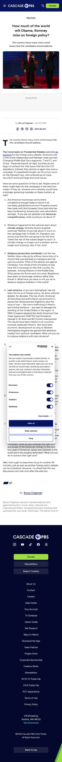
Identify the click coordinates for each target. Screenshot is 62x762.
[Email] (26, 129)
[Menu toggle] (4, 5)
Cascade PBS (28, 734)
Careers (31, 596)
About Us (31, 584)
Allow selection (31, 431)
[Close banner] (52, 346)
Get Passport (31, 628)
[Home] (31, 537)
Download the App (31, 641)
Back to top (31, 749)
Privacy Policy (31, 704)
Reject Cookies (31, 571)
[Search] (43, 5)
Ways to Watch (31, 634)
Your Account (31, 609)
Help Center (31, 603)
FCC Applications (31, 691)
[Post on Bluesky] (22, 129)
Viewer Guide (31, 622)
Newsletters (31, 564)
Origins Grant (31, 653)
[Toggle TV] (57, 15)
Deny (31, 438)
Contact (31, 590)
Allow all (31, 423)
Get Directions (31, 722)
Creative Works (31, 666)
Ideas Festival (31, 647)
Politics (31, 18)
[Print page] (31, 129)
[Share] (17, 129)
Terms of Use (31, 698)
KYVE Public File (31, 685)
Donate (52, 5)
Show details (43, 416)
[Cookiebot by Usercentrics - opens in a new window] (37, 346)
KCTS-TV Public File (31, 679)
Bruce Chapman (25, 123)
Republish (40, 129)
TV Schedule (31, 615)
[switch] (50, 392)
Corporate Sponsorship (31, 660)
